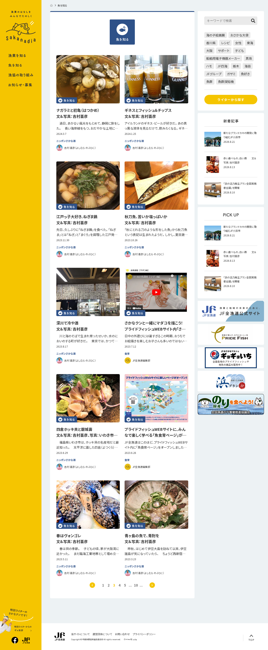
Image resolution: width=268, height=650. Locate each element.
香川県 (211, 43)
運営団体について (102, 634)
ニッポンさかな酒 (66, 141)
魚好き (245, 74)
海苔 (248, 66)
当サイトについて (80, 634)
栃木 (236, 66)
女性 (238, 43)
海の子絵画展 (215, 35)
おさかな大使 (239, 35)
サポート (223, 50)
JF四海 (222, 66)
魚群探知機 (226, 81)
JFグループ (214, 74)
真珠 (249, 58)
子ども (239, 50)
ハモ (209, 66)
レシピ (225, 43)
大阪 (209, 50)
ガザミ (231, 74)
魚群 (209, 81)
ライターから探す (231, 99)
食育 (127, 353)
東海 (250, 43)
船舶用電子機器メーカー (223, 58)
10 (136, 585)
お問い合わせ (122, 634)
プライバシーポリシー (144, 634)
